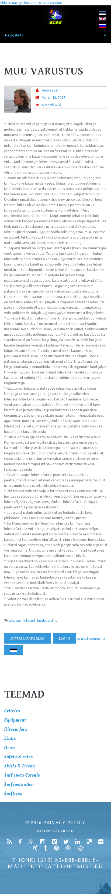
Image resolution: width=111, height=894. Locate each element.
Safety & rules (18, 756)
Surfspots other (19, 784)
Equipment (15, 720)
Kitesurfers (15, 729)
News (9, 747)
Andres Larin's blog (27, 639)
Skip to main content (46, 3)
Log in (64, 639)
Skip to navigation (14, 3)
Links (10, 738)
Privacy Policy (64, 822)
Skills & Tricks (19, 766)
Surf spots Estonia (22, 775)
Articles (12, 711)
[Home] (55, 15)
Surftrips (13, 793)
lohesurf (15, 620)
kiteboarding (47, 620)
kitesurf (29, 620)
